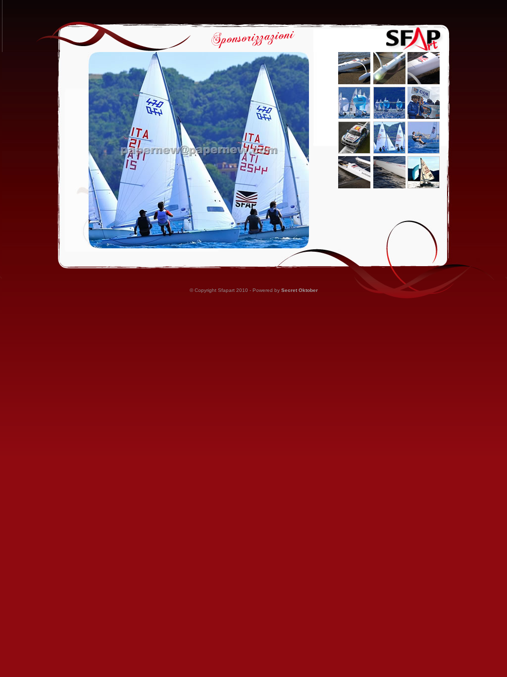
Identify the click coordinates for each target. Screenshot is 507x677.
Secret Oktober (299, 290)
